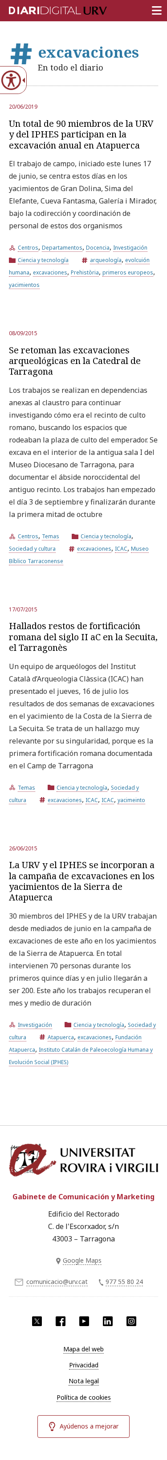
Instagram (131, 1321)
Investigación (130, 247)
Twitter (37, 1321)
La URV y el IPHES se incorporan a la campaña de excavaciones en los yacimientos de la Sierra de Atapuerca (82, 881)
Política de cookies (84, 1397)
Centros (28, 247)
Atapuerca (61, 1037)
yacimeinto (131, 800)
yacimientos (24, 285)
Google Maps (82, 1260)
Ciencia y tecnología (43, 260)
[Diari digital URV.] (47, 9)
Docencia (98, 247)
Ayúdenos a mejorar (89, 1426)
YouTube (84, 1321)
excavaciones (50, 272)
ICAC (121, 548)
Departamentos (62, 247)
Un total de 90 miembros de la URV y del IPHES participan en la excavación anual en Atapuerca (81, 134)
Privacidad (83, 1365)
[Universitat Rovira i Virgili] (83, 1162)
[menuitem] (83, 1349)
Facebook (60, 1321)
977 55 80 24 (124, 1281)
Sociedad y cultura (32, 548)
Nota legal (84, 1381)
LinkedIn (108, 1321)
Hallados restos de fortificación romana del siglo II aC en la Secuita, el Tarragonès (83, 637)
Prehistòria (85, 272)
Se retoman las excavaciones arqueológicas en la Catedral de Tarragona (75, 361)
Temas (50, 536)
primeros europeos (127, 272)
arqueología (106, 260)
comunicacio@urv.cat (57, 1281)
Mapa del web (83, 1349)
